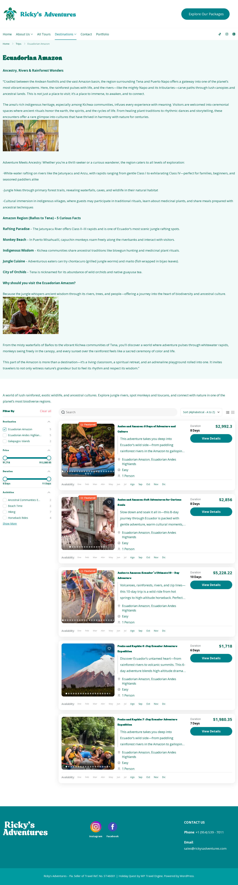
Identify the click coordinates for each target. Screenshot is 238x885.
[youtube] (234, 34)
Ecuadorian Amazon (136, 459)
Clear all (45, 411)
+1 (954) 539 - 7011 (210, 832)
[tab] (62, 471)
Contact (86, 34)
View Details (211, 438)
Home (7, 34)
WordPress (187, 876)
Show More (10, 523)
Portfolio (102, 34)
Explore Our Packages (206, 14)
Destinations (64, 34)
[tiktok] (219, 34)
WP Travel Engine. (152, 876)
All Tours (44, 34)
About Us (23, 34)
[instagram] (227, 34)
